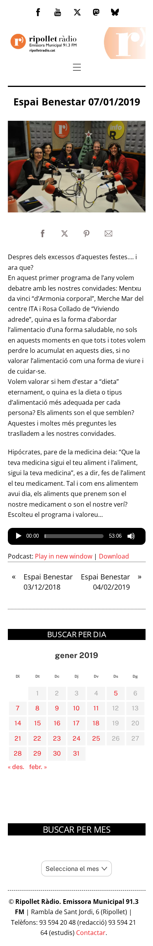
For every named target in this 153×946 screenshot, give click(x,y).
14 (18, 723)
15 (37, 723)
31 (76, 753)
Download (114, 556)
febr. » (38, 767)
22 (37, 738)
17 (76, 723)
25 (96, 738)
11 (96, 708)
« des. (16, 767)
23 (57, 738)
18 (96, 723)
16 (57, 723)
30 (57, 753)
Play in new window (63, 556)
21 (18, 738)
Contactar (91, 932)
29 (37, 753)
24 (76, 738)
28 (18, 753)
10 (76, 708)
